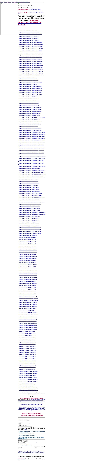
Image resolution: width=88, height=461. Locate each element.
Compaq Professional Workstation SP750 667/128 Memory (29, 216)
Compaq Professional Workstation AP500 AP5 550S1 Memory (30, 204)
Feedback (19, 451)
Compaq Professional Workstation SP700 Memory (28, 306)
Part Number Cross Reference (39, 452)
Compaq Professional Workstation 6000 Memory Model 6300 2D (30, 63)
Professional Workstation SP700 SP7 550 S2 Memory (28, 314)
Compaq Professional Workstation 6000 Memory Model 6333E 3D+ (31, 73)
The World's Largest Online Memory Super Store (31, 404)
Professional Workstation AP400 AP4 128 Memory (28, 373)
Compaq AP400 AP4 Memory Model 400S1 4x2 (27, 352)
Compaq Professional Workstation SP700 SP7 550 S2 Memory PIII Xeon (32, 214)
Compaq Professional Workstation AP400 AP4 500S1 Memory (30, 111)
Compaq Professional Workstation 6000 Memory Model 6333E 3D (31, 71)
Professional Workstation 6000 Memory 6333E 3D (28, 275)
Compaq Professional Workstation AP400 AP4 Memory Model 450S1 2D (32, 158)
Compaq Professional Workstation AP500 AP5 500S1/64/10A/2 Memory (32, 176)
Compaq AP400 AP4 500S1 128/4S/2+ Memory (27, 333)
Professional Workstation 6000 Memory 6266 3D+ (28, 264)
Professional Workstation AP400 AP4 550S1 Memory (28, 379)
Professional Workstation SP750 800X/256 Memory (28, 329)
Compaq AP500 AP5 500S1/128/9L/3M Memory (27, 365)
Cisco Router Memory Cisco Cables (36, 11)
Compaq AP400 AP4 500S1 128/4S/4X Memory (27, 335)
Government (40, 451)
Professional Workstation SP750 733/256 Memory (28, 321)
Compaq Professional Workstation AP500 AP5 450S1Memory (30, 199)
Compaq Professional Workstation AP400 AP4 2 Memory (29, 115)
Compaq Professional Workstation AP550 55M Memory (29, 183)
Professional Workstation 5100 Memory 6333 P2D (28, 258)
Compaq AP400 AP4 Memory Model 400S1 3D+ (27, 350)
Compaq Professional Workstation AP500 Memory (28, 302)
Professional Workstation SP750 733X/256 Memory (28, 327)
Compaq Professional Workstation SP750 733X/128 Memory (30, 229)
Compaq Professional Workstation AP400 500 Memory (29, 98)
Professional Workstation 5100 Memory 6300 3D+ (28, 250)
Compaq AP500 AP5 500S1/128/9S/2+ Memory (27, 367)
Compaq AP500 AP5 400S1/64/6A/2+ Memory (27, 383)
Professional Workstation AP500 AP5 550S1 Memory (28, 390)
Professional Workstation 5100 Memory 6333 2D (27, 254)
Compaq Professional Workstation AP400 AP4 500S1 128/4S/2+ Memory (32, 134)
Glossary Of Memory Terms (28, 451)
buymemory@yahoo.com (32, 393)
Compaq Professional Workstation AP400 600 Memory (29, 103)
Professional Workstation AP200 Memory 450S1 (27, 287)
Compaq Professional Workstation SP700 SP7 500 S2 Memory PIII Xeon (32, 212)
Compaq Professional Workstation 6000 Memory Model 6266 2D (30, 57)
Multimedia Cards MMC (27, 400)
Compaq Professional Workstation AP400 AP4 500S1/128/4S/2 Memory (32, 132)
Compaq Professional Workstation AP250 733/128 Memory (29, 96)
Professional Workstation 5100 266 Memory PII (27, 239)
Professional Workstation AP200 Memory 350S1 (27, 281)
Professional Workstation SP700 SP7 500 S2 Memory (28, 312)
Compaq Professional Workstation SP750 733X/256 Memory (30, 231)
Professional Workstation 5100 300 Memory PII (27, 241)
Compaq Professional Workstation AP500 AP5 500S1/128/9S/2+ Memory (32, 174)
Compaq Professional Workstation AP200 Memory (28, 84)
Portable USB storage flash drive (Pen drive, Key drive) (32, 401)
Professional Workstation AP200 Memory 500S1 (27, 289)
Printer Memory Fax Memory (35, 9)
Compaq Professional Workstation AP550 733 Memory (29, 189)
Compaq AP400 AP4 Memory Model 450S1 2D (27, 354)
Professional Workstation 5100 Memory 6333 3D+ (28, 256)
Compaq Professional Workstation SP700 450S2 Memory (29, 210)
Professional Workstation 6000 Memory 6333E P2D (28, 279)
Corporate (26, 452)
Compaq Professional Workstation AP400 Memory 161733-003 (30, 128)
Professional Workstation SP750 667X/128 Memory (28, 323)
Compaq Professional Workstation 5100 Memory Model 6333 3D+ (31, 52)
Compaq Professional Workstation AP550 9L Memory (28, 185)
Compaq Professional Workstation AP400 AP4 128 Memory (29, 113)
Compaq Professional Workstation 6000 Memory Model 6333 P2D (31, 69)
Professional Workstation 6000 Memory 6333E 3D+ (28, 277)
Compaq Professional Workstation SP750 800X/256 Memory (30, 233)
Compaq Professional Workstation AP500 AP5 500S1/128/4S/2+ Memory (32, 170)
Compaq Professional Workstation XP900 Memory (28, 235)
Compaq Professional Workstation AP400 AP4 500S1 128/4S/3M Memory (32, 138)
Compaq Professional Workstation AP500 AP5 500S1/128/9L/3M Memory (32, 172)
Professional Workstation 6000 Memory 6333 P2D (28, 273)
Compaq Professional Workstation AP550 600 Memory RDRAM (30, 193)
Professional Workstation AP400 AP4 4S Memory (28, 377)
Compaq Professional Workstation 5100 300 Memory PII (29, 38)
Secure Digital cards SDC (36, 400)
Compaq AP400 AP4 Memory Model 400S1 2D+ (27, 348)
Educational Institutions (21, 452)
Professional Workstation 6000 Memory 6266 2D (27, 260)
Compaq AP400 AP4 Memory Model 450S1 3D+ (27, 358)
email (26, 429)
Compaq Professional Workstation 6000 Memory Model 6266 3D (30, 59)
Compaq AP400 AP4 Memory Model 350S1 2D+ (27, 342)
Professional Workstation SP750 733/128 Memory (28, 319)
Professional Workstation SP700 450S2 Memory (27, 310)
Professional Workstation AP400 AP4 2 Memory (27, 375)
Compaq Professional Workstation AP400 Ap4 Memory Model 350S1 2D (32, 142)
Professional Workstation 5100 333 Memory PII (27, 243)
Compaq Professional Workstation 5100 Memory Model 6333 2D (30, 50)
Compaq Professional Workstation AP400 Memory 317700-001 (30, 109)
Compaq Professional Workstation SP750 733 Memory (29, 222)
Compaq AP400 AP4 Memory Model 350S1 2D (27, 344)
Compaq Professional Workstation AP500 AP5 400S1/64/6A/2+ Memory (32, 197)
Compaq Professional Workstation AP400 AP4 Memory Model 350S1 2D (32, 117)
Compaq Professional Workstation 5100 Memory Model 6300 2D (30, 42)
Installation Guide (35, 451)
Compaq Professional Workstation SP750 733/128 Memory (29, 218)
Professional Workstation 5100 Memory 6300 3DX (28, 252)
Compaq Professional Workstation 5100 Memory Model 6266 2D (30, 34)
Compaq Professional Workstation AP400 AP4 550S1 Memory (30, 121)
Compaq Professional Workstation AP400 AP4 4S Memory (29, 119)
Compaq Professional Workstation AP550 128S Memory (29, 187)
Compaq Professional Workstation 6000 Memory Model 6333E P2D (31, 75)
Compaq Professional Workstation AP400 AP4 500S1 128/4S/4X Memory (32, 136)
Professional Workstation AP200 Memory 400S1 (27, 285)
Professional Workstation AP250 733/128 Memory (28, 296)
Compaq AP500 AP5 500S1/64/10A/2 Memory (27, 369)
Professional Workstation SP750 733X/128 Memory (28, 325)
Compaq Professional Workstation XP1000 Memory (28, 126)
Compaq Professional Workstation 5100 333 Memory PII (29, 40)
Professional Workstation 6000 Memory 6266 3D (27, 262)
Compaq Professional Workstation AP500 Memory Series (29, 168)
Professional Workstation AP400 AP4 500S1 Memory (28, 371)
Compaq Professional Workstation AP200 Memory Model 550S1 (30, 92)
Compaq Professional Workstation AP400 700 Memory (29, 105)
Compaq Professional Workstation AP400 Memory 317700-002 (30, 130)
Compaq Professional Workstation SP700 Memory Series (29, 206)
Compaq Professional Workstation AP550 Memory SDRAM (29, 191)
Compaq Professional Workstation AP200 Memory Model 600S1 (30, 94)
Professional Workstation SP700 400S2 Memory (27, 308)
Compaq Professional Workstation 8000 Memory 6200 (28, 80)
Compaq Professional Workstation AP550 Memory (28, 304)
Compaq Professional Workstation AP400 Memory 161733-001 (30, 107)
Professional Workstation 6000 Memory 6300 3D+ (28, 268)
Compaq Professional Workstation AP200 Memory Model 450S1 (30, 88)
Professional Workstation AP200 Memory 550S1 (27, 291)
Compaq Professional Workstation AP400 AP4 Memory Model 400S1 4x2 (32, 156)
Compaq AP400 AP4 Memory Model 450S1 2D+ (27, 356)
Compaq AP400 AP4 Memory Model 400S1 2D (27, 346)
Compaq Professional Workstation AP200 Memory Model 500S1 (30, 90)
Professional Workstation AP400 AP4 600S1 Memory (28, 381)
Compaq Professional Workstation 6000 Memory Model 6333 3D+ (31, 67)
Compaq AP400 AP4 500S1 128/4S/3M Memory (27, 337)
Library (22, 451)
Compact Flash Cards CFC (35, 399)
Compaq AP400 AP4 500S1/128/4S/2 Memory (27, 331)
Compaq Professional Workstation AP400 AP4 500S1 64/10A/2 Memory (32, 140)
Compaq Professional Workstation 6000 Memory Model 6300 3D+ (31, 65)
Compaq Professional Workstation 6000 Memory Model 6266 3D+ (31, 61)
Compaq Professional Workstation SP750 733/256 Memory (29, 220)
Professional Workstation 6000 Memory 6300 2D (27, 266)
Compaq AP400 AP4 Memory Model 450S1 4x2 (27, 360)
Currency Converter (32, 452)
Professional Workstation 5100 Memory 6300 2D (27, 245)
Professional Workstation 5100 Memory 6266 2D (27, 237)
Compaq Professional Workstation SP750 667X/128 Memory (30, 227)
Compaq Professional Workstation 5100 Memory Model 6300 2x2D (31, 44)
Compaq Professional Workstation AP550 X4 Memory (28, 181)
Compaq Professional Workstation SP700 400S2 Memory (29, 208)
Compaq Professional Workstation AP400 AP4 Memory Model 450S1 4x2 (32, 166)
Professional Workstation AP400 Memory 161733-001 (28, 298)
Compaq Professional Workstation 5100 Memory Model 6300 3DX (31, 48)
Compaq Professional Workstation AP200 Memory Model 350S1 (30, 82)
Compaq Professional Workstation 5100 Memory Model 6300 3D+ (31, 46)
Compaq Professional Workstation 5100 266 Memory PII (29, 36)
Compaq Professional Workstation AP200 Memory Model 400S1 (30, 86)
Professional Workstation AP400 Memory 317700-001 (28, 300)
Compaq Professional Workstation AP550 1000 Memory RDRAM (30, 195)
